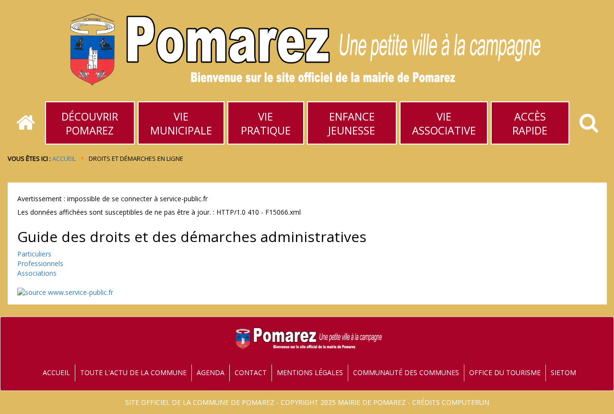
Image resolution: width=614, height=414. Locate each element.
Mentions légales (310, 372)
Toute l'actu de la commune (133, 372)
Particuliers (34, 253)
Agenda (210, 372)
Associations (37, 273)
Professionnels (40, 263)
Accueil (64, 158)
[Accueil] (26, 123)
